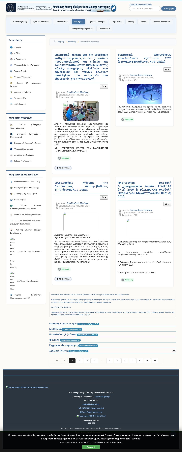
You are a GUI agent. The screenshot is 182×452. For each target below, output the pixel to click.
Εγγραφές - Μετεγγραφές (63, 345)
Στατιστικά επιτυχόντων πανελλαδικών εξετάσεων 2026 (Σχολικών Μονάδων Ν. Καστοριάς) (144, 58)
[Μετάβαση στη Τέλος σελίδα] (155, 360)
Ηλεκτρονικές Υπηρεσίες (82, 29)
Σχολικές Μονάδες (41, 22)
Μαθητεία (55, 329)
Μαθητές (78, 22)
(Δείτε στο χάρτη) (102, 397)
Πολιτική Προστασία (161, 22)
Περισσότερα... (64, 168)
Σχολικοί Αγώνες (58, 350)
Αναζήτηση (169, 8)
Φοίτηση (54, 339)
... (102, 360)
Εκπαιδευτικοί (62, 22)
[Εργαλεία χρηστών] (104, 87)
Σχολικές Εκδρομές (97, 22)
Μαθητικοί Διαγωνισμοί (63, 323)
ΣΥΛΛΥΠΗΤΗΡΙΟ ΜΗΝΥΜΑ (61, 307)
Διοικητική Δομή (20, 22)
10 (140, 360)
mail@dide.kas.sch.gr (90, 404)
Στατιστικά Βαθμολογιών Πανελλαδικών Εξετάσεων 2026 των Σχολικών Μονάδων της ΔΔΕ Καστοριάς (90, 294)
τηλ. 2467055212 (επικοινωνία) (91, 408)
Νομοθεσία (117, 22)
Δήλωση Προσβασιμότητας (91, 412)
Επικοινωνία (104, 29)
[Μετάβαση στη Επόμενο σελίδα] (147, 360)
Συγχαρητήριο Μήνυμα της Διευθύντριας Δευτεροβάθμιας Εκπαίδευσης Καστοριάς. (81, 186)
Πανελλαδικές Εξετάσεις (78, 92)
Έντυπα (143, 22)
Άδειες (131, 22)
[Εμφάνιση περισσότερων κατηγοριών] (174, 350)
